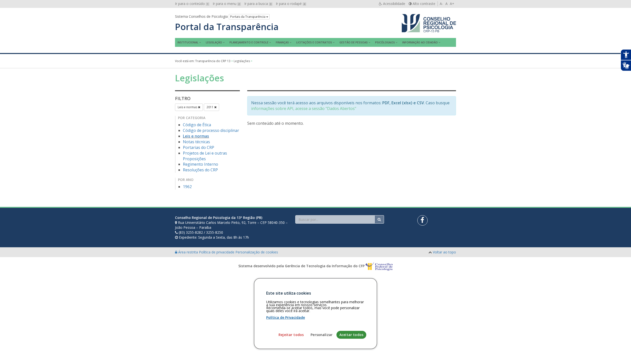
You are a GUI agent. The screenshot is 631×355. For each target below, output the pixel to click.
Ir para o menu (226, 3)
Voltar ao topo (444, 252)
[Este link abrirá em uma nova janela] (422, 220)
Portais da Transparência (248, 17)
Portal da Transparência (227, 27)
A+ (452, 3)
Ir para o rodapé (290, 3)
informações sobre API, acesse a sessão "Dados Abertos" (303, 108)
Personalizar (322, 334)
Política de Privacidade (285, 317)
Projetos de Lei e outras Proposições (205, 155)
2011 (210, 107)
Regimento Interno (200, 164)
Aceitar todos (351, 334)
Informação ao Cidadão (420, 42)
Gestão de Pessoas (353, 42)
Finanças (282, 42)
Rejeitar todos (291, 334)
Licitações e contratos (314, 42)
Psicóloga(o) (385, 42)
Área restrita (188, 252)
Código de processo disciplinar (211, 130)
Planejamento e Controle (248, 42)
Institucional (187, 42)
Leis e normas (188, 107)
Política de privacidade (217, 252)
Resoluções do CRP (200, 170)
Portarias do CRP (198, 147)
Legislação (214, 42)
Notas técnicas (196, 141)
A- (441, 3)
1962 (187, 186)
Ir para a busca (257, 3)
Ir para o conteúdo (191, 3)
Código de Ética (197, 124)
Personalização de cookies (256, 252)
